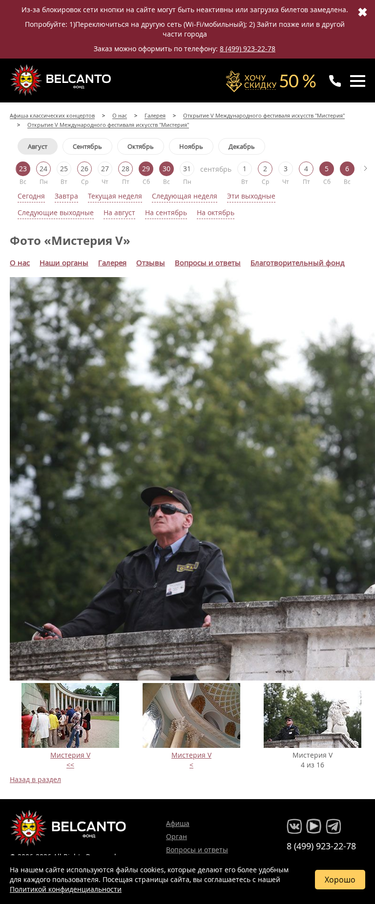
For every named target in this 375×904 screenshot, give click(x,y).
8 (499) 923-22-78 (247, 48)
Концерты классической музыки (61, 80)
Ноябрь (191, 146)
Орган (176, 836)
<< (70, 764)
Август (37, 146)
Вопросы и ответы (197, 849)
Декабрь (242, 146)
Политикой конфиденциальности (66, 889)
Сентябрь (87, 146)
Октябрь (140, 146)
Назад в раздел (35, 779)
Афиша (177, 823)
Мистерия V (70, 755)
